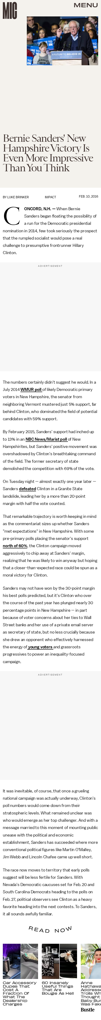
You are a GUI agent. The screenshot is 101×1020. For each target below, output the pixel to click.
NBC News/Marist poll (47, 439)
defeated (27, 489)
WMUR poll (31, 389)
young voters (40, 647)
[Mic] (10, 10)
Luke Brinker (18, 197)
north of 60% (15, 546)
